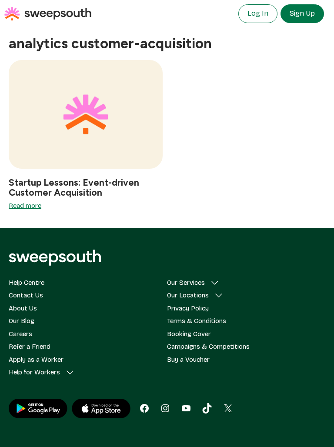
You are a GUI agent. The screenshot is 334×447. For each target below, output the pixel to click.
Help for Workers (34, 372)
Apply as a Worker (36, 360)
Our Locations (188, 295)
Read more (25, 206)
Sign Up (302, 13)
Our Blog (21, 321)
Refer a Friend (29, 346)
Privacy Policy (188, 308)
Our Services (186, 283)
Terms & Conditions (196, 321)
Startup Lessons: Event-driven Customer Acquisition (74, 187)
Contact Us (26, 295)
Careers (20, 334)
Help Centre (26, 283)
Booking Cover (189, 334)
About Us (23, 308)
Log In (257, 13)
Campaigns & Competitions (208, 346)
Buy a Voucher (188, 360)
